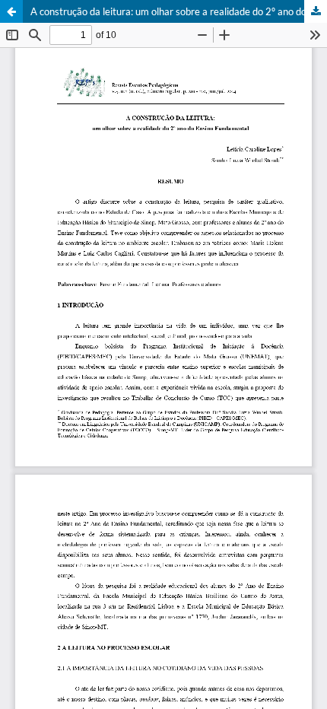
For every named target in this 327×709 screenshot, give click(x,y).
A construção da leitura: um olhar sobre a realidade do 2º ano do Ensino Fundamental (178, 11)
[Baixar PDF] (315, 11)
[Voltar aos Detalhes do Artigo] (11, 11)
